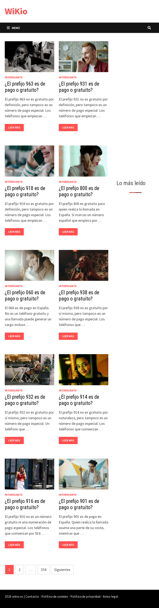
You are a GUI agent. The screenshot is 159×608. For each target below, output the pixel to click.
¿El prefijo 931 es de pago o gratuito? (79, 87)
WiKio (16, 11)
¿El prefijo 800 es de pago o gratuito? (79, 191)
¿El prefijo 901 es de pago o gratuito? (79, 504)
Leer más (15, 127)
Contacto (32, 596)
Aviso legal (110, 596)
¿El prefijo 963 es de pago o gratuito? (25, 87)
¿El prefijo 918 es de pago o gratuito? (25, 191)
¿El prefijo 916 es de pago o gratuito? (25, 504)
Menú (16, 28)
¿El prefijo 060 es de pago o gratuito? (25, 295)
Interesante (14, 77)
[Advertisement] (135, 105)
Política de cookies (54, 596)
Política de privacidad (85, 596)
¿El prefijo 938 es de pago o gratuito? (79, 295)
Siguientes (62, 569)
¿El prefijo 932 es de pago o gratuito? (25, 400)
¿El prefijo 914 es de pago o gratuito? (79, 400)
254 (43, 569)
